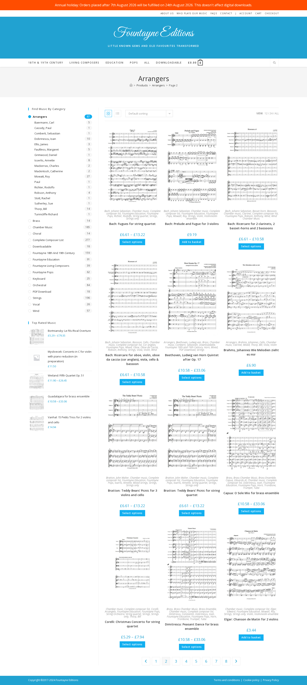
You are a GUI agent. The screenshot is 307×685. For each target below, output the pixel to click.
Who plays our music (192, 13)
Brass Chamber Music (245, 478)
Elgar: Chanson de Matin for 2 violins (251, 619)
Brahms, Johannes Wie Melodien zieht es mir (251, 352)
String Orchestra (115, 614)
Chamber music (140, 211)
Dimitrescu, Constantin (181, 614)
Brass (205, 342)
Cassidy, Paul (42, 128)
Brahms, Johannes (248, 342)
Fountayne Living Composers (51, 266)
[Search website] (274, 63)
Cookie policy (251, 680)
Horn (207, 347)
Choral (37, 233)
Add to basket (192, 242)
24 (271, 113)
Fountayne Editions (153, 33)
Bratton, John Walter (117, 478)
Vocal (36, 304)
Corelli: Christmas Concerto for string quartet (132, 624)
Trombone (270, 485)
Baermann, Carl (44, 122)
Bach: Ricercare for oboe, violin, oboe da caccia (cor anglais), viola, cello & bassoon (132, 359)
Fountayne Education (134, 213)
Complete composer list (265, 213)
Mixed (128, 347)
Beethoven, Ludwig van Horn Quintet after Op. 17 (192, 357)
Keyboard (39, 279)
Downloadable (207, 345)
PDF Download (187, 350)
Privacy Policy (271, 680)
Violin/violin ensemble (266, 614)
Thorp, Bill (256, 345)
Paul (37, 182)
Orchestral (39, 285)
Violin (200, 216)
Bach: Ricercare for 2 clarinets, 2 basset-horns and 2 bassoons (251, 226)
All (277, 113)
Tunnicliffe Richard (46, 214)
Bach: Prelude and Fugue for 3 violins (192, 224)
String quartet (140, 216)
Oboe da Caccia (149, 347)
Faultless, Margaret (46, 149)
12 (266, 113)
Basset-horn (259, 211)
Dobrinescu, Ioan (252, 483)
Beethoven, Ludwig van (188, 342)
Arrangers (169, 342)
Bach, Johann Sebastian (117, 211)
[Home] (131, 85)
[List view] (117, 113)
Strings (153, 216)
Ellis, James (41, 144)
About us (167, 13)
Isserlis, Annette (123, 483)
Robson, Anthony (253, 216)
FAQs (214, 13)
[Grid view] (108, 113)
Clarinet (246, 213)
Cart (258, 13)
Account (246, 13)
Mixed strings (140, 483)
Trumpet (247, 488)
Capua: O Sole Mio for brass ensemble (251, 493)
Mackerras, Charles (46, 166)
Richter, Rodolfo (123, 216)
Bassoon (272, 211)
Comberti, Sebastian (186, 345)
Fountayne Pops (234, 216)
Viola (139, 350)
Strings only (132, 218)
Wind (267, 216)
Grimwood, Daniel (45, 155)
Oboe (136, 347)
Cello (145, 342)
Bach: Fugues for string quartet (132, 224)
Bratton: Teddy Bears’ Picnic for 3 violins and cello (132, 493)
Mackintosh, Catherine (48, 171)
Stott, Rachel (42, 198)
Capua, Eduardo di (236, 480)
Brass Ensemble (267, 478)
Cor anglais (149, 345)
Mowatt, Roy (180, 216)
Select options (132, 242)
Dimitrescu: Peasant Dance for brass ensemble (191, 626)
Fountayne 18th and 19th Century (184, 347)
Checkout (272, 13)
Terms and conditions (227, 680)
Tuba (256, 488)
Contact (226, 13)
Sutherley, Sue (43, 203)
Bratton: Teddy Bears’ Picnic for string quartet (192, 493)
